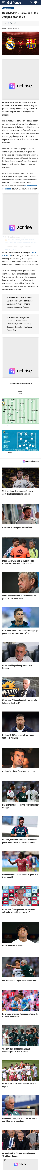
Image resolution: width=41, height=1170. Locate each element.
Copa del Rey (8, 8)
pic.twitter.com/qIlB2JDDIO (25, 242)
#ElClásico (9, 242)
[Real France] (15, 2)
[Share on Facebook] (7, 23)
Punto (4, 28)
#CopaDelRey (28, 240)
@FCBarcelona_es (15, 240)
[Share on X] (11, 23)
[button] (4, 2)
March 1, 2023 (10, 249)
